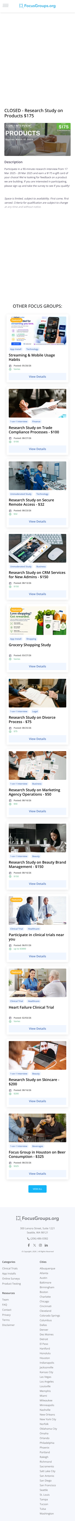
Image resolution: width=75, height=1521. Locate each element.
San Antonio (47, 1476)
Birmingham (47, 1287)
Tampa (44, 1499)
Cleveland (45, 1311)
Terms (6, 1320)
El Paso (44, 1344)
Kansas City (46, 1372)
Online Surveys (11, 1278)
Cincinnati (46, 1306)
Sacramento (47, 1466)
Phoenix (44, 1447)
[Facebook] (29, 1245)
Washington (47, 1513)
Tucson (44, 1504)
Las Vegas (45, 1377)
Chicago (44, 1301)
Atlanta (44, 1273)
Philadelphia (47, 1443)
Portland (45, 1452)
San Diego (46, 1480)
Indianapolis (47, 1363)
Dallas (43, 1325)
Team (5, 1299)
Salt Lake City (47, 1471)
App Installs (9, 1273)
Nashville (45, 1410)
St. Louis (45, 1495)
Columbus (46, 1320)
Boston (44, 1292)
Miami (43, 1396)
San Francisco (48, 1485)
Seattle (44, 1490)
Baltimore (45, 1282)
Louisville (45, 1386)
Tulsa (43, 1509)
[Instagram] (40, 1245)
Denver (44, 1330)
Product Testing (11, 1283)
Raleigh (44, 1457)
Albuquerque (47, 1268)
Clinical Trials (10, 1268)
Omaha (44, 1433)
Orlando (45, 1438)
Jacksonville (46, 1367)
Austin (43, 1278)
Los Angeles (47, 1381)
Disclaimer (8, 1325)
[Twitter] (34, 1245)
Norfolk (44, 1424)
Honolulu (45, 1353)
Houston (45, 1358)
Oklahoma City (48, 1429)
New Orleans (47, 1414)
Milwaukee (46, 1400)
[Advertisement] (37, 55)
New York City (48, 1419)
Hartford (45, 1348)
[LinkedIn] (46, 1245)
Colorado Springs (50, 1315)
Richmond (46, 1462)
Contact (6, 1310)
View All (37, 1188)
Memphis (45, 1391)
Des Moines (47, 1334)
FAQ (4, 1305)
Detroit (44, 1339)
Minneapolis (47, 1405)
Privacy (6, 1315)
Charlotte (45, 1297)
